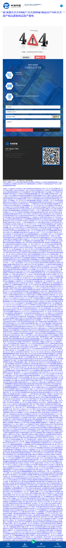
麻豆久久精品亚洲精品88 (13, 416)
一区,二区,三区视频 (34, 410)
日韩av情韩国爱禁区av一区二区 (19, 491)
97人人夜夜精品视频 (29, 407)
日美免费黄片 (51, 439)
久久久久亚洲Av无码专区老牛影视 (40, 299)
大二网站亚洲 (23, 434)
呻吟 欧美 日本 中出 (22, 505)
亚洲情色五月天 (7, 506)
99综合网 (57, 205)
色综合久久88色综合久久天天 (51, 419)
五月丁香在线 (19, 225)
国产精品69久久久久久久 (15, 442)
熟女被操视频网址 (56, 284)
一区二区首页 (43, 459)
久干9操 (56, 464)
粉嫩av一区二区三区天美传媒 (20, 498)
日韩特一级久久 (13, 523)
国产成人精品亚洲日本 (17, 352)
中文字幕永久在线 (51, 232)
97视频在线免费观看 (50, 397)
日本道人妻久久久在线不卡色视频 (47, 495)
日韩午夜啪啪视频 (48, 451)
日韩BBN (52, 254)
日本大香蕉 (36, 404)
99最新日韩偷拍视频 (56, 488)
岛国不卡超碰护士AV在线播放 (50, 325)
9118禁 (58, 503)
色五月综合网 (11, 372)
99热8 (14, 209)
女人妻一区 (58, 505)
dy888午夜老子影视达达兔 (27, 397)
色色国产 (22, 229)
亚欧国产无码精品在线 (46, 404)
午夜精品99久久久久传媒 (17, 511)
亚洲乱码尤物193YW (30, 358)
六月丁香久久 (31, 249)
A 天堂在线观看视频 (35, 271)
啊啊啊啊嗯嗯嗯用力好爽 (29, 471)
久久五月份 (24, 493)
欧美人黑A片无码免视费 (27, 296)
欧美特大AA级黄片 (11, 202)
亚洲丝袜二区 (55, 320)
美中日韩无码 (37, 325)
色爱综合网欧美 (24, 360)
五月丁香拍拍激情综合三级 (39, 315)
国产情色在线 (34, 237)
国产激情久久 (14, 474)
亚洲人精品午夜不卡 (43, 516)
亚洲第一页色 (58, 355)
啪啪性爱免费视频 (57, 410)
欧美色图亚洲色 (24, 355)
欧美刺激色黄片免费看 (45, 417)
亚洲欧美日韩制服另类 (26, 483)
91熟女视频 (25, 533)
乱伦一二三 (27, 394)
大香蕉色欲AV (16, 400)
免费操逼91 (33, 257)
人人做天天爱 (27, 335)
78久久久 (41, 345)
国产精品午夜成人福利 (28, 419)
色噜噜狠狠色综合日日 (9, 271)
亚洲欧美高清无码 (24, 299)
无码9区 (5, 451)
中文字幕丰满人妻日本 (34, 267)
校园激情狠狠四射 (44, 378)
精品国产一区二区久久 (22, 372)
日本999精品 (11, 272)
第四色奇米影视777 (36, 256)
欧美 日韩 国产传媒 (42, 286)
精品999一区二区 (47, 535)
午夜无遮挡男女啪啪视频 (28, 481)
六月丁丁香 (12, 225)
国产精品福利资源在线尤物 (26, 321)
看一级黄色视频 (29, 316)
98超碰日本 (32, 235)
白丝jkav (35, 353)
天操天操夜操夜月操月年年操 (19, 291)
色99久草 (7, 474)
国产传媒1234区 (56, 301)
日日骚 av (25, 220)
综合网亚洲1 (24, 210)
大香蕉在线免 (55, 323)
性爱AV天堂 (47, 348)
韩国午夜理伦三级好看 (54, 479)
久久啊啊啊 (26, 442)
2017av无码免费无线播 (20, 454)
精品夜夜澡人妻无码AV (32, 378)
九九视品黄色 (48, 511)
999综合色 (57, 212)
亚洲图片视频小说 (8, 357)
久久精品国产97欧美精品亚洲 (29, 373)
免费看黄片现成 (7, 362)
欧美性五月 (19, 518)
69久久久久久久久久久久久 (20, 468)
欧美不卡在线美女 (45, 340)
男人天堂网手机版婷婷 (15, 419)
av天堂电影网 (22, 523)
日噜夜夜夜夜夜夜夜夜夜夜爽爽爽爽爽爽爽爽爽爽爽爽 (24, 340)
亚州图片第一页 (9, 407)
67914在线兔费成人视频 (10, 313)
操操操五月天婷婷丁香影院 (36, 424)
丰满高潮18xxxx (45, 442)
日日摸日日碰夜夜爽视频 (40, 303)
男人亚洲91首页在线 (23, 437)
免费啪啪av (37, 370)
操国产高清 (29, 404)
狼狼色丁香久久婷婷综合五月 (26, 436)
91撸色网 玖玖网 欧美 (43, 454)
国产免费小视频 (10, 518)
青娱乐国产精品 (34, 368)
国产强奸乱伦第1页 (54, 474)
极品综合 (13, 309)
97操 (33, 469)
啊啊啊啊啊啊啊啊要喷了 (12, 387)
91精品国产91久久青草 (42, 190)
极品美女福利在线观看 (54, 264)
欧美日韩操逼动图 (37, 525)
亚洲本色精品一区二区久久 (49, 533)
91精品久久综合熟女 (16, 188)
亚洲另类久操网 (28, 309)
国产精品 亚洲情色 (47, 203)
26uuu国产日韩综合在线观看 (20, 377)
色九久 (26, 410)
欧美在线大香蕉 (38, 505)
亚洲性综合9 (59, 510)
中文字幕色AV (24, 330)
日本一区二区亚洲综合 (27, 439)
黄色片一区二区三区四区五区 (42, 503)
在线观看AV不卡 (44, 368)
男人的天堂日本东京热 (56, 311)
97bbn (43, 402)
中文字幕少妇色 (42, 414)
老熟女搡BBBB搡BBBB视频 (37, 279)
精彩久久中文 (45, 271)
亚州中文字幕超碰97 (44, 538)
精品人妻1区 (19, 463)
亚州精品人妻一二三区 (33, 405)
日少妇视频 (28, 490)
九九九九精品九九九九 (15, 298)
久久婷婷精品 (32, 291)
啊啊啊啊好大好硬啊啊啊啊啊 (13, 488)
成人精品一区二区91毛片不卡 (36, 389)
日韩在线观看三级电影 (55, 220)
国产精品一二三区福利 (29, 203)
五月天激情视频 (21, 484)
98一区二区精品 (15, 530)
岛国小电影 (38, 469)
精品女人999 (39, 397)
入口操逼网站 (56, 229)
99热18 (58, 439)
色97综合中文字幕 (40, 407)
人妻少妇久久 (36, 518)
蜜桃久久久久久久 (42, 313)
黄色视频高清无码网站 (18, 328)
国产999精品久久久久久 (24, 343)
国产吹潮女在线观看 (29, 422)
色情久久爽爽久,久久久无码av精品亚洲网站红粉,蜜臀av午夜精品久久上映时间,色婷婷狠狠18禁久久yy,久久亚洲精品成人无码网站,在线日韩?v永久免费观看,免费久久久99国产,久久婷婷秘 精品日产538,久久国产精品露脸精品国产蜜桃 (32, 183)
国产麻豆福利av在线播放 (38, 522)
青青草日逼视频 (19, 207)
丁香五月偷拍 (57, 453)
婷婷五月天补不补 (45, 405)
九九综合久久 (25, 304)
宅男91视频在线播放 (53, 315)
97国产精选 (32, 399)
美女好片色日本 (35, 262)
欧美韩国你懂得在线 (24, 217)
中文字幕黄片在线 (48, 453)
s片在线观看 (24, 192)
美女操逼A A (40, 358)
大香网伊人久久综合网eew (21, 246)
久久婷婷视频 (35, 198)
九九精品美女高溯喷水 (31, 538)
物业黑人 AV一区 (30, 537)
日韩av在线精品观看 (38, 343)
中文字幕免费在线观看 (52, 466)
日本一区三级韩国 (55, 341)
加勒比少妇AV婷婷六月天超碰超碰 (20, 257)
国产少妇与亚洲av (30, 510)
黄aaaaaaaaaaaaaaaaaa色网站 (31, 306)
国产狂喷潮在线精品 (55, 316)
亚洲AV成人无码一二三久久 (37, 232)
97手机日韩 (14, 217)
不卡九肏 (9, 405)
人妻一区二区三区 (27, 447)
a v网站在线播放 (33, 493)
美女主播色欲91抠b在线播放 (24, 375)
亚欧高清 (7, 399)
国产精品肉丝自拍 (57, 484)
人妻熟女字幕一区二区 (33, 395)
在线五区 (39, 453)
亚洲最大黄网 (43, 490)
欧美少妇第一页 (45, 367)
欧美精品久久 (21, 303)
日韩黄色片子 (7, 212)
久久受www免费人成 (34, 390)
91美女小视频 (38, 296)
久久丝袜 (27, 350)
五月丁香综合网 (40, 399)
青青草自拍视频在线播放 (46, 353)
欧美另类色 (55, 227)
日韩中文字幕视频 (17, 306)
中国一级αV (12, 409)
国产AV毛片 (17, 259)
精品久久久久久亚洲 (55, 202)
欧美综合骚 (40, 252)
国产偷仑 (5, 523)
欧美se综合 (59, 347)
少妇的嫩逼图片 (49, 389)
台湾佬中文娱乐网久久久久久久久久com (49, 372)
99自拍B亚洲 (45, 267)
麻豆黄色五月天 (15, 481)
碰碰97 (8, 431)
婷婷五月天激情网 (47, 481)
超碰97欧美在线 (33, 360)
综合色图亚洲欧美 (43, 237)
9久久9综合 (53, 441)
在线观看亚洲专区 (8, 247)
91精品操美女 (37, 188)
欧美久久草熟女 (39, 301)
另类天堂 (5, 382)
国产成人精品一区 (14, 360)
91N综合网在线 (40, 235)
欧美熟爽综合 (7, 490)
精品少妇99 (17, 288)
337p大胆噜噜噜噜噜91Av (20, 506)
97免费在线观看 (31, 486)
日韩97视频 (38, 528)
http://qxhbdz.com (32, 276)
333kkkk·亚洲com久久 (17, 490)
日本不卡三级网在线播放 (51, 343)
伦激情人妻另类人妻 (21, 353)
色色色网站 (46, 441)
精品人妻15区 (54, 256)
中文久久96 (25, 271)
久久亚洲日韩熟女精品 (44, 217)
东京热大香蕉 (54, 431)
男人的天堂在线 (9, 341)
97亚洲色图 (25, 212)
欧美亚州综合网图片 (40, 274)
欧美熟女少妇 (29, 328)
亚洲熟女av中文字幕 (50, 209)
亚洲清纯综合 (52, 262)
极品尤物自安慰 (45, 370)
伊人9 (46, 252)
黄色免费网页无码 (52, 331)
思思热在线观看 (46, 229)
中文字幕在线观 (21, 197)
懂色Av (7, 197)
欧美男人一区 (48, 200)
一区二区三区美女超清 (47, 244)
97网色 (18, 370)
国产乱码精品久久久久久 (31, 326)
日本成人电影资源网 (54, 283)
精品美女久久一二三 (8, 532)
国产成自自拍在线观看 (14, 451)
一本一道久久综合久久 (33, 244)
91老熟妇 (26, 385)
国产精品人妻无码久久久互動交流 (40, 478)
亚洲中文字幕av (30, 380)
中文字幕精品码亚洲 (33, 272)
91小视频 (55, 498)
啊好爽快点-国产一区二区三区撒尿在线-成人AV (34, 230)
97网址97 (13, 345)
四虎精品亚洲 (32, 456)
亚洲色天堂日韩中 (45, 508)
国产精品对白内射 (36, 394)
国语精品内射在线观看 (43, 392)
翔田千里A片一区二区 (41, 380)
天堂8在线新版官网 (18, 326)
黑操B (60, 522)
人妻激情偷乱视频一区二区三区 (18, 336)
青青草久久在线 (34, 385)
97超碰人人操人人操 (56, 246)
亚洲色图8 (29, 303)
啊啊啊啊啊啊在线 (20, 535)
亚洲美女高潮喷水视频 (15, 382)
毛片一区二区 (26, 298)
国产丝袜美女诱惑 (45, 390)
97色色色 (8, 347)
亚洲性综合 (25, 252)
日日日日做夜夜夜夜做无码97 (41, 330)
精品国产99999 (55, 336)
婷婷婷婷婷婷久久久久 (17, 431)
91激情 (53, 503)
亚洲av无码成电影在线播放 (49, 409)
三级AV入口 (44, 476)
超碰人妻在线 (15, 483)
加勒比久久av (51, 313)
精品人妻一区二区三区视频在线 (42, 357)
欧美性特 (19, 508)
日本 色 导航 (15, 347)
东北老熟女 (15, 380)
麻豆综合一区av (29, 352)
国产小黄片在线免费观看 (19, 405)
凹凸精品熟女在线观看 (25, 474)
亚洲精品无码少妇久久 (19, 294)
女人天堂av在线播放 (30, 431)
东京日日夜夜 (50, 288)
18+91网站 (17, 478)
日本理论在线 (17, 234)
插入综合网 (9, 410)
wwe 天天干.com (44, 373)
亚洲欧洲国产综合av (21, 272)
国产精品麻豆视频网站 (47, 306)
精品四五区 (28, 511)
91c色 (26, 527)
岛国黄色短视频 (52, 427)
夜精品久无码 (50, 412)
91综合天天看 (46, 195)
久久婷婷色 (6, 318)
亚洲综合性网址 (32, 516)
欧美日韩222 (13, 197)
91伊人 (36, 328)
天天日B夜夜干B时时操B (21, 341)
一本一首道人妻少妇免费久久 (17, 274)
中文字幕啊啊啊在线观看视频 (30, 219)
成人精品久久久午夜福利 (54, 532)
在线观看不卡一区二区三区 (43, 320)
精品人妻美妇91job (44, 214)
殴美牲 (57, 247)
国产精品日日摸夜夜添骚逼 (21, 432)
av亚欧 (54, 345)
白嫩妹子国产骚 (25, 256)
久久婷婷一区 (7, 481)
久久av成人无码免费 (28, 412)
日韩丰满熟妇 (43, 427)
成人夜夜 (46, 341)
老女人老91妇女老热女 (39, 483)
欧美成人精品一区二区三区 (46, 304)
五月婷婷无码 (17, 331)
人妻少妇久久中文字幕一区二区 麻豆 (47, 501)
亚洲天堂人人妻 (10, 235)
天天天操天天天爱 (44, 246)
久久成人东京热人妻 (40, 352)
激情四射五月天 (16, 427)
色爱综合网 (49, 197)
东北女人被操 (50, 352)
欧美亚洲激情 (33, 252)
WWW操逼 (55, 417)
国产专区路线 (10, 367)
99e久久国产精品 (27, 242)
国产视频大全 (7, 483)
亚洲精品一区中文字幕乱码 (34, 520)
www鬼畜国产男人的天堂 (21, 279)
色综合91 (56, 293)
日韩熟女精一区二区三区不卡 (25, 224)
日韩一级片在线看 (43, 193)
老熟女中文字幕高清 (39, 309)
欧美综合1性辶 (20, 264)
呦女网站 (33, 392)
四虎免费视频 (11, 463)
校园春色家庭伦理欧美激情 (34, 384)
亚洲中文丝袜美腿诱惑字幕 (29, 416)
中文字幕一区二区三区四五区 (30, 284)
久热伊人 (35, 466)
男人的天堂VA (52, 251)
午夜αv (31, 432)
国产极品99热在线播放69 (18, 453)
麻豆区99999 (44, 262)
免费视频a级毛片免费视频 (12, 449)
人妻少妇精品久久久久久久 (22, 262)
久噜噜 (60, 267)
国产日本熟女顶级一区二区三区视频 (27, 345)
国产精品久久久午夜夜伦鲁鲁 (25, 227)
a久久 (57, 207)
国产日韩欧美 (58, 304)
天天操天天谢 (25, 266)
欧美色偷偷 (46, 447)
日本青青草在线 (18, 367)
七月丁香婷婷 (55, 192)
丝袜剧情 (26, 368)
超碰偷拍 (44, 532)
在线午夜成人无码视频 (22, 414)
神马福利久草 (23, 456)
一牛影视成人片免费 (53, 278)
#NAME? (44, 446)
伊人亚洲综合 (45, 266)
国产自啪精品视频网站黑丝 (19, 390)
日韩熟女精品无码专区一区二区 (40, 311)
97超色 (23, 331)
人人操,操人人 (30, 274)
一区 (46, 264)
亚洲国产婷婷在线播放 (34, 318)
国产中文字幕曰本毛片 (32, 331)
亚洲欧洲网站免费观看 (51, 522)
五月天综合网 (54, 367)
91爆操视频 (54, 416)
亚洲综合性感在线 (49, 505)
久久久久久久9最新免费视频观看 (12, 444)
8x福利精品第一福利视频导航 (41, 488)
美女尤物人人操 (30, 515)
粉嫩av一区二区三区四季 (48, 241)
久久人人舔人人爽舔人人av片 (19, 424)
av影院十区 (13, 505)
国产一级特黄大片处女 (40, 439)
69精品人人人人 (20, 315)
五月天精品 (41, 259)
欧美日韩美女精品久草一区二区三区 (35, 308)
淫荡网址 (21, 469)
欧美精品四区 (46, 384)
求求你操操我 (33, 372)
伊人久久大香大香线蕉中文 (12, 333)
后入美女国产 (38, 316)
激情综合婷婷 (12, 437)
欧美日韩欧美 (51, 449)
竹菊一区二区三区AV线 (12, 392)
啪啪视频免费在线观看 (48, 528)
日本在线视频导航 (14, 330)
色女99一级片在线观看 (46, 355)
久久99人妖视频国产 (54, 335)
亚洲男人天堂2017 (14, 190)
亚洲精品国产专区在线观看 (13, 198)
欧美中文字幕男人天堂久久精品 (30, 458)
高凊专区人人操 (51, 426)
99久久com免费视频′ (13, 232)
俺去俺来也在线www (57, 272)
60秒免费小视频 (41, 486)
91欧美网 (5, 274)
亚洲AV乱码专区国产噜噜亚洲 (25, 301)
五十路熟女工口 (10, 537)
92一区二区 (9, 397)
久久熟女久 (15, 464)
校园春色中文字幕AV (23, 237)
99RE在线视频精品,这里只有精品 (51, 224)
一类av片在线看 (35, 387)
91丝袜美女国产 (15, 348)
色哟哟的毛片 (34, 304)
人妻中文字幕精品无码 (18, 515)
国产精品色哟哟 (15, 230)
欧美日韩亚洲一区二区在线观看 (15, 350)
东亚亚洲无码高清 (31, 313)
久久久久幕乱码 (56, 493)
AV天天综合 (49, 456)
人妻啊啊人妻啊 (33, 491)
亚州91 (58, 394)
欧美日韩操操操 (23, 528)
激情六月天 (12, 375)
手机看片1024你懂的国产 (54, 490)
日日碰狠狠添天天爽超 (15, 501)
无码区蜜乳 (45, 294)
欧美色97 (8, 378)
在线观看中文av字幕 (51, 259)
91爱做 (29, 473)
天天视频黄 (47, 298)
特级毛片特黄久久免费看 (34, 294)
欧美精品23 (57, 471)
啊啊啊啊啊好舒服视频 (11, 384)
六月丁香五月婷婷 (27, 488)
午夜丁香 (14, 495)
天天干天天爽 (48, 498)
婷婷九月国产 (31, 336)
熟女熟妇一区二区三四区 (53, 308)
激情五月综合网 (31, 197)
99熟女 (30, 330)
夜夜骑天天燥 (27, 417)
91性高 (13, 399)
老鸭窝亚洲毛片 (33, 437)
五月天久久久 (59, 288)
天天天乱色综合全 (22, 202)
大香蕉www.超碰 (33, 434)
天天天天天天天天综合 (52, 525)
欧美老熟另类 (49, 293)
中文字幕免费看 (27, 293)
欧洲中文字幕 (42, 278)
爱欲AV (37, 214)
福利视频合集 (56, 309)
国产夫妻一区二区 (19, 308)
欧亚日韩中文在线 (40, 412)
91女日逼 (43, 518)
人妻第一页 (26, 362)
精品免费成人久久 (17, 417)
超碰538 (31, 505)
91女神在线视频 (48, 468)
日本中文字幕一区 (55, 392)
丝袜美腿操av (11, 363)
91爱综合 (43, 387)
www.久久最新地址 (18, 410)
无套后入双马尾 (26, 500)
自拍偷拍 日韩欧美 (14, 296)
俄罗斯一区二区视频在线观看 (13, 284)
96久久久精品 (21, 409)
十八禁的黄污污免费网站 (40, 283)
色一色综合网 (53, 515)
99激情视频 (41, 257)
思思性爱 (5, 437)
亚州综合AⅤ (42, 362)
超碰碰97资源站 (17, 239)
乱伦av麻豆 (13, 205)
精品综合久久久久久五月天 (25, 476)
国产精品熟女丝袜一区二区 (54, 360)
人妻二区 (8, 400)
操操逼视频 (52, 225)
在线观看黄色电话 (25, 392)
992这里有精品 (54, 271)
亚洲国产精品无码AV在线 (45, 506)
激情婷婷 (59, 530)
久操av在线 (35, 490)
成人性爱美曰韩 (21, 496)
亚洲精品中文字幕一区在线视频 (12, 289)
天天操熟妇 (46, 316)
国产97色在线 (51, 483)
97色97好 (22, 380)
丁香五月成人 (18, 407)
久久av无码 (8, 479)
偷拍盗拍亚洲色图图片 (49, 261)
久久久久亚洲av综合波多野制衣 (18, 429)
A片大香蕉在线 (40, 382)
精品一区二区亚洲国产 (46, 281)
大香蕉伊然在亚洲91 (27, 365)
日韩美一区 (35, 417)
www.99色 (13, 224)
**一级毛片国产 (37, 333)
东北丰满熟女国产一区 (18, 241)
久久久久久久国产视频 (45, 491)
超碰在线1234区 (30, 320)
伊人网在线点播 (33, 363)
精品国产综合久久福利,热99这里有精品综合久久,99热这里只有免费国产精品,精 (32, 215)
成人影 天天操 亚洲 (31, 229)
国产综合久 (52, 318)
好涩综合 (10, 421)
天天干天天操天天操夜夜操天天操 (52, 296)
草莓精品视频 (22, 384)
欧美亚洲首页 (53, 377)
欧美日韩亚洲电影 (8, 454)
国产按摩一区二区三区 (52, 537)
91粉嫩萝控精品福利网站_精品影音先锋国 (15, 461)
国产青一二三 (38, 347)
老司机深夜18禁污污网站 (14, 251)
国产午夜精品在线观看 (30, 479)
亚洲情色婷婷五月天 (28, 261)
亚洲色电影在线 (39, 348)
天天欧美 (7, 453)
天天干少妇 (43, 458)
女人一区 (35, 288)
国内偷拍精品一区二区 (20, 249)
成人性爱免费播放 (32, 496)
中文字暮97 (47, 301)
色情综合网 (8, 390)
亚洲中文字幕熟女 (19, 316)
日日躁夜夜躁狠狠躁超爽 (30, 193)
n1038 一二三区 (9, 262)
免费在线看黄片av (16, 500)
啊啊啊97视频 (14, 318)
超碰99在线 (12, 503)
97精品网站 (42, 331)
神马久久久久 (29, 370)
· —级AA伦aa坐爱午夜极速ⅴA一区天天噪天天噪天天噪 (36, 400)
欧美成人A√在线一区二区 (36, 468)
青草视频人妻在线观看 (22, 235)
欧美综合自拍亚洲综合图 (47, 198)
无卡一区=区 (37, 224)
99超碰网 (55, 203)
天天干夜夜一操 (32, 506)
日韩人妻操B (12, 516)
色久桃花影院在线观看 (23, 195)
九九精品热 (53, 195)
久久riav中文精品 (16, 304)
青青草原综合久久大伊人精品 (15, 323)
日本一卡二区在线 (45, 385)
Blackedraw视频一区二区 (17, 278)
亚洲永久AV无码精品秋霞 (40, 251)
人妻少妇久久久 (34, 377)
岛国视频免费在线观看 (42, 436)
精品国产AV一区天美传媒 (23, 281)
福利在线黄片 (42, 328)
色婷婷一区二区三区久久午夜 (14, 368)
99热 (44, 525)
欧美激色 (19, 293)
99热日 (33, 190)
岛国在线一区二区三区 (21, 399)
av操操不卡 (37, 476)
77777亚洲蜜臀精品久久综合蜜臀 (45, 510)
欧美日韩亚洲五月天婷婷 (16, 203)
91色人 (15, 421)
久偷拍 (39, 416)
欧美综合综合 (34, 362)
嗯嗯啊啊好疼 (36, 293)
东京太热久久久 (44, 254)
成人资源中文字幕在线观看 (48, 540)
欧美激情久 (53, 289)
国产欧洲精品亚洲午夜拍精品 (44, 249)
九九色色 (19, 193)
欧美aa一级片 (33, 247)
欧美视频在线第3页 (18, 358)
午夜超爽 (53, 330)
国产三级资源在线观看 (37, 298)
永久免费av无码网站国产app (45, 239)
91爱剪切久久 (40, 200)
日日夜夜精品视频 (17, 362)
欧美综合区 (23, 520)
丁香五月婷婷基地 (27, 188)
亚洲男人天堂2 (26, 198)
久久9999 (49, 328)
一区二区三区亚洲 (16, 212)
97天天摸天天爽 (50, 399)
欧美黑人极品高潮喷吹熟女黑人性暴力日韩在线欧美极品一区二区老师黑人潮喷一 (30, 338)
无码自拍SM (48, 345)
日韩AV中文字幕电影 (16, 412)
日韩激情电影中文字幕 (33, 429)
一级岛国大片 (17, 373)
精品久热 (49, 486)
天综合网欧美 (52, 476)
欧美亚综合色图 (7, 513)
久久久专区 (54, 217)
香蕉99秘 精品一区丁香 (12, 229)
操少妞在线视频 (36, 500)
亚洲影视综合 (7, 335)
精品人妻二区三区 (45, 272)
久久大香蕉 (59, 333)
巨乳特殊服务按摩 (34, 212)
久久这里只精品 (11, 293)
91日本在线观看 (9, 389)
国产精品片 (13, 193)
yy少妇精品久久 (34, 246)
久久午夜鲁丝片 (55, 298)
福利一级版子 (8, 365)
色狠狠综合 (28, 241)
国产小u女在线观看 (26, 357)
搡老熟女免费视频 (26, 289)
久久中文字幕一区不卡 (42, 269)
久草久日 (29, 353)
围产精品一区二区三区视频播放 (42, 323)
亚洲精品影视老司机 (38, 242)
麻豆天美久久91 (29, 264)
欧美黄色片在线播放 (21, 473)
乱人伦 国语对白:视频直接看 (17, 404)
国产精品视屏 (56, 491)
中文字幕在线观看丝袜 (18, 320)
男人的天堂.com (24, 449)
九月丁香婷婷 (42, 288)
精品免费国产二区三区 (34, 461)
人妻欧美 (11, 288)
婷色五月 (8, 230)
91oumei (53, 508)
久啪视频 (47, 257)
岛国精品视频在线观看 (34, 202)
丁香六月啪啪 (38, 321)
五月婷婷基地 (53, 190)
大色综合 (44, 461)
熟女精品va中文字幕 (38, 473)
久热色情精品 (46, 520)
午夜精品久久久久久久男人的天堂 (38, 220)
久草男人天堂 (30, 214)
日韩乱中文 (28, 532)
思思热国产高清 (53, 193)
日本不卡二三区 (55, 520)
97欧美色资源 (40, 209)
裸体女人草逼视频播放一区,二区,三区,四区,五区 (30, 205)
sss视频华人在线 (44, 377)
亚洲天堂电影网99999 (16, 525)
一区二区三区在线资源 (35, 527)
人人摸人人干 (49, 471)
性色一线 (59, 279)
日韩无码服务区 (45, 289)
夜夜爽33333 (19, 385)
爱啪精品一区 (7, 348)
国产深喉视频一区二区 (51, 358)
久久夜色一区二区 (22, 516)
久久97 (53, 442)
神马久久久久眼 (35, 222)
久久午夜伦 (32, 382)
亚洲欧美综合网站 (34, 355)
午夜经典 (53, 538)
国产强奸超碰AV (39, 264)
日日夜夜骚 (45, 318)
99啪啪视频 (54, 299)
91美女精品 (45, 202)
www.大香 (21, 495)
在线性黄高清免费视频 (48, 347)
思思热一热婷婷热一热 (48, 394)
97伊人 (8, 439)
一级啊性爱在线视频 (52, 402)
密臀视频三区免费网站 (20, 395)
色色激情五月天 (36, 402)
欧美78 (39, 533)
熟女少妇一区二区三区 (31, 278)
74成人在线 (54, 214)
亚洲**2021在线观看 (24, 522)
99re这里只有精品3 (15, 252)
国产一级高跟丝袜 (15, 266)
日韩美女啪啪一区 (50, 530)
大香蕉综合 (27, 225)
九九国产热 (51, 437)
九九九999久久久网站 (55, 210)
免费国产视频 (20, 527)
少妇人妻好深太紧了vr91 (29, 501)
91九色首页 (42, 466)
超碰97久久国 (11, 385)
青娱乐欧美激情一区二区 (44, 276)
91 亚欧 (13, 441)
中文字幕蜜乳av (49, 205)
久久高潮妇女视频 (46, 395)
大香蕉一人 (6, 188)
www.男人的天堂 (16, 471)
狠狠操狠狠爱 (11, 315)
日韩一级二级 (28, 367)
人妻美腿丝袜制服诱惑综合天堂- (21, 513)
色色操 (29, 402)
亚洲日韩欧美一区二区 (29, 286)
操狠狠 (58, 508)
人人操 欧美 (33, 217)
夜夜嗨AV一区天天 (31, 453)
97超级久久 (26, 239)
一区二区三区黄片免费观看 (12, 458)
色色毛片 (33, 444)
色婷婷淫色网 (25, 259)
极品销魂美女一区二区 (39, 375)
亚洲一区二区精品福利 (9, 414)
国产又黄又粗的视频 (34, 192)
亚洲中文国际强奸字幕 (9, 269)
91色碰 (11, 459)
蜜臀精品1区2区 (57, 511)
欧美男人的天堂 (41, 197)
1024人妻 (20, 479)
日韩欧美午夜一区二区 (27, 348)
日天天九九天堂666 (16, 220)
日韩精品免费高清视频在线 (14, 219)
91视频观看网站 (53, 230)
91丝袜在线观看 (15, 439)
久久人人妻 (17, 357)
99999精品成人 (42, 426)
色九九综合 (42, 360)
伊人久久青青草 (36, 532)
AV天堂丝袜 (15, 469)
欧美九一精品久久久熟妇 (53, 235)
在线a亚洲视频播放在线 (53, 362)
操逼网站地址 (7, 424)
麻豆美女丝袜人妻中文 (46, 212)
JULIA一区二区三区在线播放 (50, 188)
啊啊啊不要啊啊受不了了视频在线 (45, 422)
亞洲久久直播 (29, 535)
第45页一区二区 (9, 535)
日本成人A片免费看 (11, 436)
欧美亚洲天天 (20, 363)
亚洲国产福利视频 (48, 321)
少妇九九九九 (12, 227)
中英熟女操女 (53, 267)
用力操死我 (59, 449)
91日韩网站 (13, 195)
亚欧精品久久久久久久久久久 (22, 311)
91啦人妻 (19, 271)
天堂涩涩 (30, 347)
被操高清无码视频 (14, 466)
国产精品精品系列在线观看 (48, 429)
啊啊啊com (16, 397)
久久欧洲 (8, 328)
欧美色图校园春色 (25, 387)
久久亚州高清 (38, 535)
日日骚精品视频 (27, 518)
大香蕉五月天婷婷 (46, 410)
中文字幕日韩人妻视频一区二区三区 (16, 402)
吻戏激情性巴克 (25, 478)
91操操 (11, 294)
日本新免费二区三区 (8, 486)
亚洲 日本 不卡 (43, 326)
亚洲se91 (7, 220)
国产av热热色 (43, 219)
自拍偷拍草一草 (40, 537)
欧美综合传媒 (48, 473)
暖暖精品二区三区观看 (28, 269)
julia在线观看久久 (15, 256)
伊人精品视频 (35, 281)
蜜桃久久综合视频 (46, 192)
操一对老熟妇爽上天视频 (36, 341)
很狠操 (10, 426)
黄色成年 (42, 530)
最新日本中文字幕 (14, 434)
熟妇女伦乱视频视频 (26, 333)
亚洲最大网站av (32, 454)
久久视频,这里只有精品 (44, 484)
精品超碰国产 (33, 533)
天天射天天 (15, 299)
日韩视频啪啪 (33, 259)
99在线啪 (38, 481)
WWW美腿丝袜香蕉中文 (10, 237)
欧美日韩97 (6, 491)
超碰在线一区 (21, 313)
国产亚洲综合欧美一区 (15, 447)
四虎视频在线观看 (43, 479)
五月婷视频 (44, 234)
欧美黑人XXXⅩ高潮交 (32, 464)
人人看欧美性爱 (44, 210)
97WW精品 (6, 511)
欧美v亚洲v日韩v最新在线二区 (24, 503)
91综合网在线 (55, 390)
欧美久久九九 (58, 412)
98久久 (39, 203)
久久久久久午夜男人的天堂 (33, 409)
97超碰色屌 (52, 365)
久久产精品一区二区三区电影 (50, 469)
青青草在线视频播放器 (12, 267)
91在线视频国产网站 (40, 432)
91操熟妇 (43, 207)
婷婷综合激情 (54, 257)
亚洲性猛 (14, 479)
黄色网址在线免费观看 (51, 242)
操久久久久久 (46, 256)
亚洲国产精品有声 (51, 279)
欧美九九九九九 (19, 532)
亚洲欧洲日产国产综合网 (37, 498)
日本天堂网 (13, 301)
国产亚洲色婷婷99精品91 (40, 365)
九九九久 (23, 276)
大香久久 (5, 298)
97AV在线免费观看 (23, 421)
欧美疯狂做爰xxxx (27, 251)
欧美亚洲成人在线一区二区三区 (30, 530)
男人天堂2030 (7, 306)
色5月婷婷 (55, 222)
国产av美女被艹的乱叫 (22, 441)
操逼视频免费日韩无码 (42, 444)
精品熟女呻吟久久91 (20, 214)
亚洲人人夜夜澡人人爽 (55, 269)
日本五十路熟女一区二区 (12, 520)
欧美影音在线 (12, 484)
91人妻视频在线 (50, 382)
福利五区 (9, 239)
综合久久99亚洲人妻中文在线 (42, 227)
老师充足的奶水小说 (17, 335)
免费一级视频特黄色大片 (43, 336)
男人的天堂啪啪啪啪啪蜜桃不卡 (31, 234)
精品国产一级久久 (25, 190)
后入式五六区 (34, 414)
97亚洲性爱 (28, 469)
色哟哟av (19, 269)
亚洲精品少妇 (38, 261)
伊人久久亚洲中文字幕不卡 (29, 426)
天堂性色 (15, 522)
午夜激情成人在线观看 (44, 434)
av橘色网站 (6, 412)
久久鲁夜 (24, 389)
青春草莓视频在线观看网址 (13, 242)
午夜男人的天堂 (22, 318)
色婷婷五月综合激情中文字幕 (46, 247)
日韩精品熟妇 (45, 500)
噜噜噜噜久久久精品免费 (20, 459)
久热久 (11, 246)
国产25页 (18, 533)
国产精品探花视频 (36, 195)
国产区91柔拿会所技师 (23, 209)
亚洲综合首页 (48, 424)
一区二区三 (33, 239)
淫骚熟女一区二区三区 (16, 200)
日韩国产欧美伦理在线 (55, 380)
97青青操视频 (36, 241)
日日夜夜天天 (53, 373)
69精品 (23, 370)
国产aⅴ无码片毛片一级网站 (45, 291)
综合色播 (55, 328)
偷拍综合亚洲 (17, 426)
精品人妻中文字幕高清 (45, 493)
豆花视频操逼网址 (10, 370)
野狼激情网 (13, 508)
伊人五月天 (41, 523)
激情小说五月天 (19, 325)
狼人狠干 (32, 209)
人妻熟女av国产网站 (35, 266)
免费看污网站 (11, 264)
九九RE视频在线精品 (9, 533)
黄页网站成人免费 (27, 451)
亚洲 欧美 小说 (19, 394)
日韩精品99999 (46, 416)
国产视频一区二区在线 (18, 378)
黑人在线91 (25, 247)
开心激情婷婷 (23, 267)
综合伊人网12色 (57, 481)
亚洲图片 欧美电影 (56, 527)
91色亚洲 (55, 424)
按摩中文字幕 (17, 247)
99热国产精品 (7, 222)
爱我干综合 (58, 306)
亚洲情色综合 (50, 432)
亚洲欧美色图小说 (38, 451)
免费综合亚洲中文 (46, 222)
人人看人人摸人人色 (21, 486)
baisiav (39, 229)
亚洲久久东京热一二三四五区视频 (21, 222)
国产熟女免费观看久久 (9, 281)
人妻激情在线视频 (27, 288)
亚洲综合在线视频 (52, 461)
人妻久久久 (51, 234)
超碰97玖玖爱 (46, 527)
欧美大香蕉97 (43, 437)
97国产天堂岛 (51, 207)
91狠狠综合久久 (18, 422)
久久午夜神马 (19, 286)
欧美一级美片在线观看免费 (32, 254)
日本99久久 (20, 309)
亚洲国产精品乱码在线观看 (40, 474)
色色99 (50, 219)
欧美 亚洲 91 (16, 365)
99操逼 (26, 363)
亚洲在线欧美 (36, 289)
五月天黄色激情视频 (29, 200)
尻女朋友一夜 (54, 500)
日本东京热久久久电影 (30, 495)
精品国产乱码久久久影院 (46, 464)
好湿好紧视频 (28, 323)
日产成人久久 (28, 325)
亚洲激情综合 (12, 496)
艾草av (43, 293)
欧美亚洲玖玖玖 (24, 232)
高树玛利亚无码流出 (50, 523)
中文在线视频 (56, 276)
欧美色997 (59, 442)
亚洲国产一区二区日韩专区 (32, 207)
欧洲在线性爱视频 (53, 252)
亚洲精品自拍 (41, 471)
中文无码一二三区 (34, 210)
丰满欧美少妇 (27, 508)
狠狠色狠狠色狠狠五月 (13, 192)
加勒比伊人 (25, 382)
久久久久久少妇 (55, 357)
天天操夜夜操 (27, 525)
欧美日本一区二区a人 (55, 436)
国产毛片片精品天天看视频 (13, 261)
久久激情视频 (26, 444)
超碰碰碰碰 (39, 419)
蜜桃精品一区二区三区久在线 (38, 449)
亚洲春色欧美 (11, 283)
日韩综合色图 (23, 347)
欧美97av (28, 315)
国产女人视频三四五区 (43, 431)
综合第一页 (50, 303)
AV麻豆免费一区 (55, 378)
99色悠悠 (31, 528)
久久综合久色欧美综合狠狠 (39, 335)
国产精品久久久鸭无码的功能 (30, 427)
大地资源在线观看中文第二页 (39, 225)
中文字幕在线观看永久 (17, 538)
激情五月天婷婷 (20, 537)
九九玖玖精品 (36, 367)
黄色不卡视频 (11, 540)
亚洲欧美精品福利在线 (36, 441)
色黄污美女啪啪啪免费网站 (12, 210)
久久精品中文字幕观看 (12, 456)
